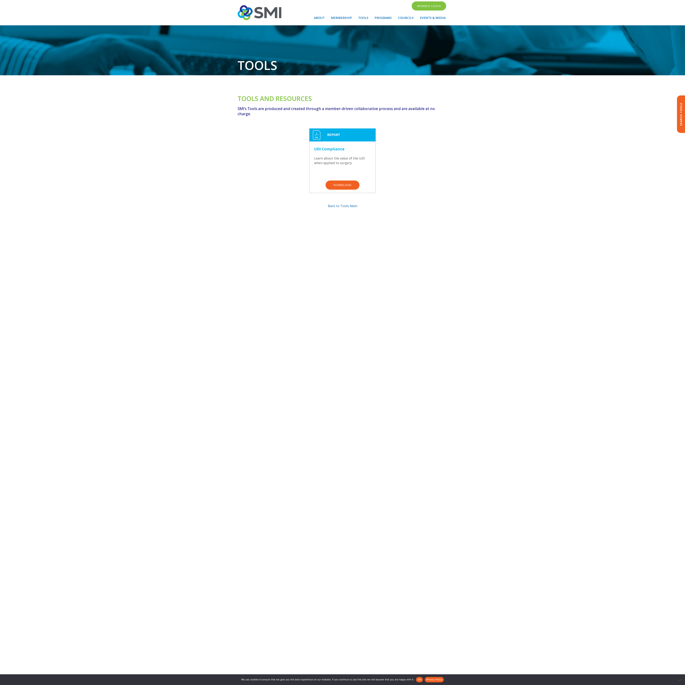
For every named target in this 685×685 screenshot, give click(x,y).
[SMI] (259, 12)
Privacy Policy (434, 679)
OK (419, 679)
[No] (680, 679)
